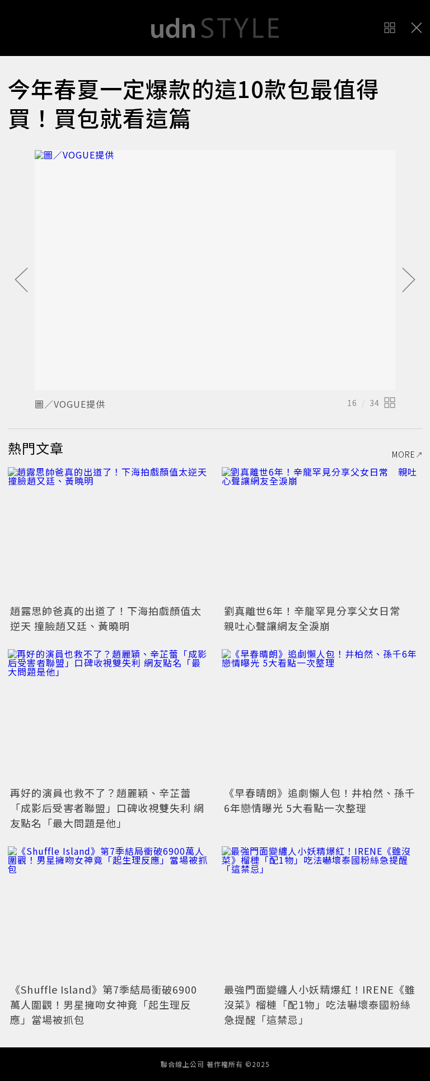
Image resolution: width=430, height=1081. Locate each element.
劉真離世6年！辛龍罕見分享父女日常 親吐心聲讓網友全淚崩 (317, 618)
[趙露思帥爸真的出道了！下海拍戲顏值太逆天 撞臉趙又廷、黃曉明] (108, 534)
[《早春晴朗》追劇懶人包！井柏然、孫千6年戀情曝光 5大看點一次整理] (322, 716)
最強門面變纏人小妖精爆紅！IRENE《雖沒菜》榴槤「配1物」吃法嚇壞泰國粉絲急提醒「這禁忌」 (319, 1004)
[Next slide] (408, 280)
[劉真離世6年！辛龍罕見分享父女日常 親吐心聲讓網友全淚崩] (322, 534)
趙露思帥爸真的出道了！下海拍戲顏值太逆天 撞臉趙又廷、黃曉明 (106, 618)
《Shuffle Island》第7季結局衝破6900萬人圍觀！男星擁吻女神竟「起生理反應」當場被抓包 (103, 1004)
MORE (403, 454)
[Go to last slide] (21, 280)
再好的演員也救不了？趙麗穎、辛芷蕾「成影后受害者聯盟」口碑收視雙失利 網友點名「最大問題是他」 (107, 807)
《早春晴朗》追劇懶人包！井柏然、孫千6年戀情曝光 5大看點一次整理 (319, 800)
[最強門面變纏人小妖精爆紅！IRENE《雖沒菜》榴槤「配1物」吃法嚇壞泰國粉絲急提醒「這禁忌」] (322, 913)
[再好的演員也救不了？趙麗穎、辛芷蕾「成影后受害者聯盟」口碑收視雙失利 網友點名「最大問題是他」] (108, 716)
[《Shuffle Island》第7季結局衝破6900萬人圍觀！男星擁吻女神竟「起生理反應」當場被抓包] (108, 913)
